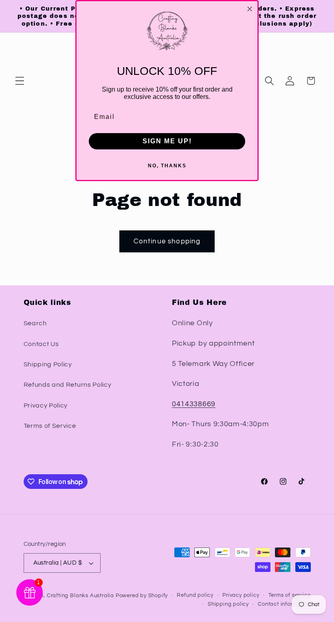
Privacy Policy (46, 405)
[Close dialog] (250, 9)
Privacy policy (240, 595)
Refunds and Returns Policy (68, 384)
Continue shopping (167, 241)
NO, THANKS (167, 166)
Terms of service (289, 595)
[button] (19, 80)
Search (35, 323)
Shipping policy (228, 604)
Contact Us (41, 344)
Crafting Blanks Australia (81, 595)
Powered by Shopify (142, 595)
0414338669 (193, 404)
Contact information (284, 604)
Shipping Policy (48, 364)
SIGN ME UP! (167, 141)
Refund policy (195, 595)
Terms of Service (50, 426)
